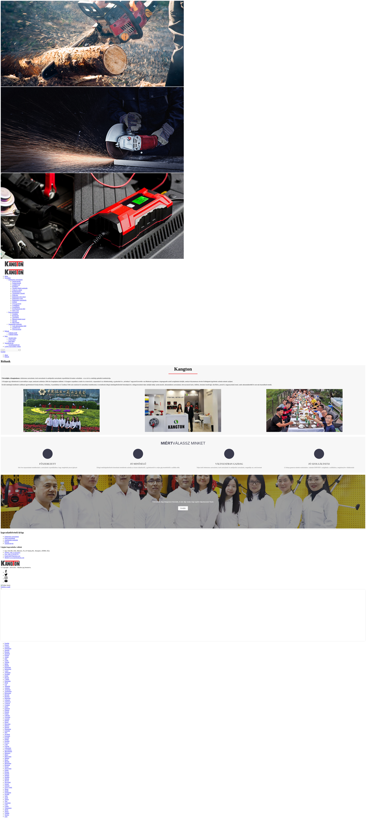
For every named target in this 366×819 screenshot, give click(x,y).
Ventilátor (15, 314)
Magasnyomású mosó (18, 319)
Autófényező (16, 285)
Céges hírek (12, 339)
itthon (6, 276)
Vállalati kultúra (13, 334)
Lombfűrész (15, 305)
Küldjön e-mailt (5, 587)
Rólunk (7, 331)
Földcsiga (15, 295)
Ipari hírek (11, 341)
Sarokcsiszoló (16, 281)
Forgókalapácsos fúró (18, 309)
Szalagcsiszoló (16, 283)
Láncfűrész (15, 317)
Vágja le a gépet (17, 290)
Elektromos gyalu (17, 298)
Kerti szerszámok (13, 312)
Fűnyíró (14, 321)
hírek (6, 336)
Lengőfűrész (16, 307)
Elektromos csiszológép (19, 300)
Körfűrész (15, 286)
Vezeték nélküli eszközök (19, 288)
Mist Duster (15, 322)
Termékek (8, 278)
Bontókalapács (16, 291)
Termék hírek (12, 338)
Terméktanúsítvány (14, 345)
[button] (183, 508)
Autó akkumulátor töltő (19, 326)
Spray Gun (15, 310)
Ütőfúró (14, 302)
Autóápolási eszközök (15, 324)
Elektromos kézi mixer (19, 297)
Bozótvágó (15, 315)
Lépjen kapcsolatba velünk (13, 346)
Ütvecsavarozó (16, 303)
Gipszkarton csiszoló (18, 293)
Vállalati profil (12, 333)
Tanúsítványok (9, 343)
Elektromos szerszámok (15, 279)
